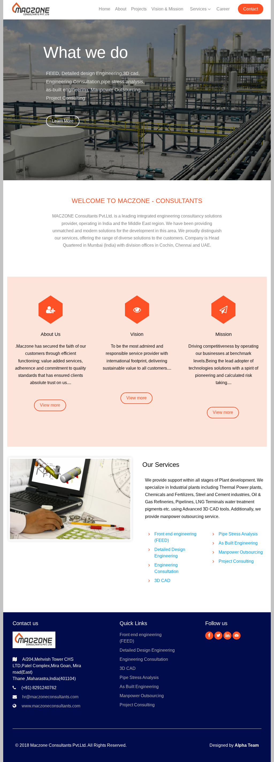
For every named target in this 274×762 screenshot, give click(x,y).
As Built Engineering (238, 543)
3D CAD (162, 580)
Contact (250, 9)
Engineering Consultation (144, 659)
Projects (139, 9)
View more (50, 405)
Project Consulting (236, 561)
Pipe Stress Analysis (238, 534)
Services (198, 9)
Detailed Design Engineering (147, 650)
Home (104, 9)
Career (223, 9)
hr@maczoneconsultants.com (50, 697)
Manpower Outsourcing (241, 552)
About (120, 9)
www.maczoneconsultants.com (51, 706)
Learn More (63, 121)
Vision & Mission (167, 9)
